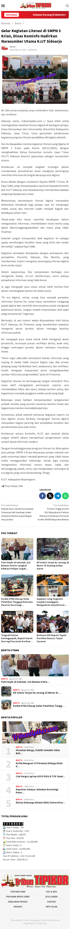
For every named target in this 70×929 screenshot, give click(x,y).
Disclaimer (51, 896)
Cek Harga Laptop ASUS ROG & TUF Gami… (40, 776)
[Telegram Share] (57, 495)
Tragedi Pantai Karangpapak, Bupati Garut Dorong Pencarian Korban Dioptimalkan (16, 638)
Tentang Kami (17, 891)
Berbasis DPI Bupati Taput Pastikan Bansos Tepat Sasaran (51, 638)
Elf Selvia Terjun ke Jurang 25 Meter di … (37, 692)
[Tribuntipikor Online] (35, 5)
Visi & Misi (51, 891)
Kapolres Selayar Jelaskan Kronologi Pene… (37, 791)
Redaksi (18, 906)
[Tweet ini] (50, 495)
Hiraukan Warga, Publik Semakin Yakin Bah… (38, 752)
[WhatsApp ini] (65, 495)
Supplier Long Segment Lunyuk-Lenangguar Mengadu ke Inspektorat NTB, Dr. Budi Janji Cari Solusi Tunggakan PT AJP (51, 601)
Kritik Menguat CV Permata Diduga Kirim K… (39, 765)
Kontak (51, 901)
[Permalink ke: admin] (4, 47)
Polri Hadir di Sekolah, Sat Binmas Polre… (25, 681)
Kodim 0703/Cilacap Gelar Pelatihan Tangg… (39, 705)
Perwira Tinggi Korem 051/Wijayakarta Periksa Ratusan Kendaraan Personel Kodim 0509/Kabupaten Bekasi (53, 512)
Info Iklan (51, 906)
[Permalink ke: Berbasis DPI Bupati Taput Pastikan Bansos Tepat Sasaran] (53, 622)
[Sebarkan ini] (42, 495)
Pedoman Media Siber (18, 896)
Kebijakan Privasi (18, 901)
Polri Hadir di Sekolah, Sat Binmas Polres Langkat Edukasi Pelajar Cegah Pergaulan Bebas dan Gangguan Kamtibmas (16, 565)
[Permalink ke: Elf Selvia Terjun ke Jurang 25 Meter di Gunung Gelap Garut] (53, 549)
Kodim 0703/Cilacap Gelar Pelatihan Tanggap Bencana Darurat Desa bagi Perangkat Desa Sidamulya (17, 601)
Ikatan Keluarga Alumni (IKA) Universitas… (40, 802)
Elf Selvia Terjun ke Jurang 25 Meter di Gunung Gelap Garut (53, 565)
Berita (4, 679)
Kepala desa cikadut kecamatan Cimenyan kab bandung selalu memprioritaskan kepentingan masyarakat (17, 512)
